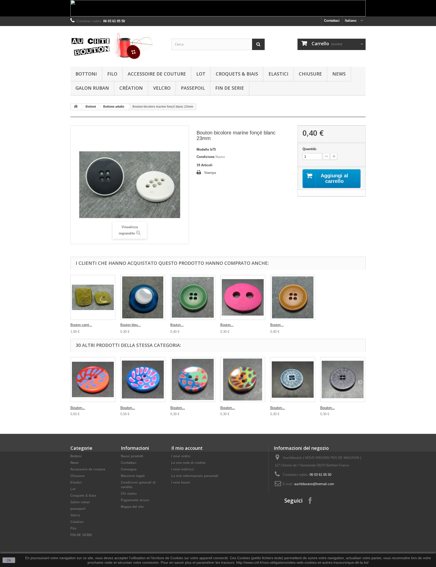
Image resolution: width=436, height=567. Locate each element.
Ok (9, 560)
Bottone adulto (113, 106)
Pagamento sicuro (135, 500)
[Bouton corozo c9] (192, 297)
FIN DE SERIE (229, 88)
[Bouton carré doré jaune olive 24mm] (92, 297)
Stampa (210, 173)
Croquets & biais (237, 74)
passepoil (193, 88)
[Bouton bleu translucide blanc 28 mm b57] (142, 297)
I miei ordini (180, 456)
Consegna (129, 469)
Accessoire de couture (157, 74)
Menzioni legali (133, 476)
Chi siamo (129, 493)
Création (131, 88)
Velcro (162, 88)
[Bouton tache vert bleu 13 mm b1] (192, 379)
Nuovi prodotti (132, 456)
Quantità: (310, 149)
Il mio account (187, 448)
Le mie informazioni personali (195, 476)
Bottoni (86, 74)
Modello (203, 149)
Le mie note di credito (188, 463)
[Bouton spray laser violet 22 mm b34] (342, 379)
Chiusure (310, 74)
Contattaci (332, 20)
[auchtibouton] (117, 45)
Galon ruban (92, 88)
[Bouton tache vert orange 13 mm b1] (242, 379)
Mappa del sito (132, 507)
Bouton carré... (81, 325)
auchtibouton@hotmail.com (314, 484)
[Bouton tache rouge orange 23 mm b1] (92, 379)
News (339, 74)
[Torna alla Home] (75, 107)
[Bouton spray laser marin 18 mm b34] (292, 379)
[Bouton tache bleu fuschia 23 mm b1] (142, 379)
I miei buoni (180, 482)
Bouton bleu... (130, 325)
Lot (200, 74)
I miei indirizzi (182, 469)
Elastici (278, 74)
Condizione (205, 157)
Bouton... (177, 325)
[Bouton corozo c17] (292, 297)
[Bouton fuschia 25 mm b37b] (242, 297)
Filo (112, 74)
